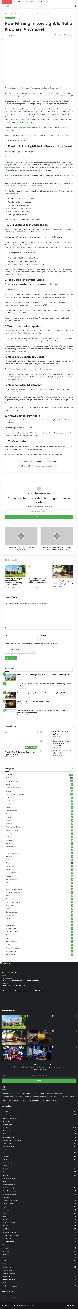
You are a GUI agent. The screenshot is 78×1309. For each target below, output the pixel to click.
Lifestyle (8, 817)
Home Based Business (13, 902)
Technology (46, 1100)
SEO (7, 837)
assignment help (7, 1093)
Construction (10, 915)
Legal (7, 860)
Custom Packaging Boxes (23, 1096)
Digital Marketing (11, 810)
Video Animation (11, 951)
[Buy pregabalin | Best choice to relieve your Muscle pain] (46, 744)
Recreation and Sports (13, 948)
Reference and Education (14, 827)
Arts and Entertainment (13, 830)
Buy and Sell (10, 866)
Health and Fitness (12, 781)
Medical (8, 850)
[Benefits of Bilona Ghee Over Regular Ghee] (10, 704)
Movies (8, 909)
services (16, 1100)
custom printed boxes (40, 1096)
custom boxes (59, 1093)
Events (8, 945)
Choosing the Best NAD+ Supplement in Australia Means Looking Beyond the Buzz (38, 582)
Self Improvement (12, 941)
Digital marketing (53, 1096)
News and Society (12, 931)
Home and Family (11, 846)
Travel (8, 807)
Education (64, 1096)
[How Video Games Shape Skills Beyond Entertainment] (39, 1053)
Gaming (8, 814)
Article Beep (30, 1305)
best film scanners (21, 127)
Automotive (9, 843)
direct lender (27, 461)
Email (7, 635)
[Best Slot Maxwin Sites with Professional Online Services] (64, 1022)
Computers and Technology (15, 794)
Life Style (9, 833)
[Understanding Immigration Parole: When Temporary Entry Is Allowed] (63, 571)
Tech (12, 14)
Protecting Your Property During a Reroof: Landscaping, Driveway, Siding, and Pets (14, 582)
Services (9, 791)
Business (9, 778)
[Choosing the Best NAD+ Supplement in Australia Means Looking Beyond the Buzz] (39, 571)
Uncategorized (10, 801)
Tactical (24, 1100)
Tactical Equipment (34, 1100)
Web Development (12, 853)
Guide (8, 784)
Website (43, 635)
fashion (72, 1096)
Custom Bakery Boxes (46, 1093)
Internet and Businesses (14, 889)
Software (9, 856)
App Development (12, 879)
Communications (11, 912)
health (4, 1100)
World (8, 895)
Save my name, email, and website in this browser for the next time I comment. (31, 643)
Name (7, 628)
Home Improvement (12, 788)
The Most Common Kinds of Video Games (62, 752)
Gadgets (8, 869)
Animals (8, 876)
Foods (8, 863)
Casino (8, 938)
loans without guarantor (46, 461)
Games (8, 886)
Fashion (8, 804)
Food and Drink (11, 873)
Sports (8, 882)
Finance (8, 820)
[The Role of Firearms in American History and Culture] (64, 1053)
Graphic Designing (12, 905)
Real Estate (9, 840)
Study (8, 918)
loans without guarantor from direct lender (39, 466)
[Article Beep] (11, 6)
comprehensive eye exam (30, 1093)
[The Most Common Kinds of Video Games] (46, 753)
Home (8, 14)
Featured (7, 18)
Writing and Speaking (13, 892)
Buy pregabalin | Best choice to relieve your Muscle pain (61, 743)
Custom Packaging (8, 1096)
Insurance (9, 922)
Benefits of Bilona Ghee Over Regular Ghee (33, 701)
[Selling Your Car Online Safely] (46, 735)
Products (9, 824)
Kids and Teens (11, 928)
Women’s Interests (12, 899)
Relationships (10, 925)
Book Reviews (10, 954)
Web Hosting (10, 935)
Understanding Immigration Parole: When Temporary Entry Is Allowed (63, 582)
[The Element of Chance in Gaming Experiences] (14, 1053)
